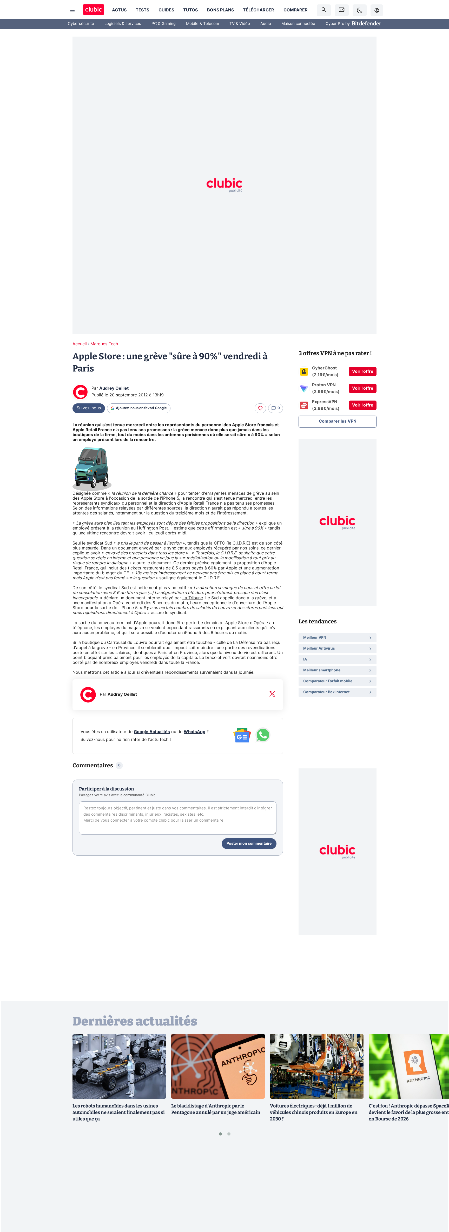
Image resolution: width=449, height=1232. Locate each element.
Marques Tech (104, 344)
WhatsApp (194, 732)
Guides (166, 10)
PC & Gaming (163, 24)
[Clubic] (93, 10)
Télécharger (258, 10)
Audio (265, 24)
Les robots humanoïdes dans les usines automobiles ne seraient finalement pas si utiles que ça (118, 1112)
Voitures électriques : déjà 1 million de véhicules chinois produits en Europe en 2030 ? (314, 1112)
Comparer (295, 10)
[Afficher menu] (72, 10)
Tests (142, 10)
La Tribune (192, 598)
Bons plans (220, 10)
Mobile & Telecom (202, 24)
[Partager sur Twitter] (436, 1205)
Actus (119, 10)
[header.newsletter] (342, 10)
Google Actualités (152, 732)
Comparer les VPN (337, 421)
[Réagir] (260, 408)
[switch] (360, 10)
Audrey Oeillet (114, 388)
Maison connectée (298, 24)
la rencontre (193, 498)
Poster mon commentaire (249, 843)
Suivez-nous (89, 408)
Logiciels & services (122, 24)
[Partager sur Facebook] (436, 1187)
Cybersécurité (81, 24)
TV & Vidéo (239, 24)
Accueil (79, 344)
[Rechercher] (324, 10)
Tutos (190, 10)
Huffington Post (152, 528)
